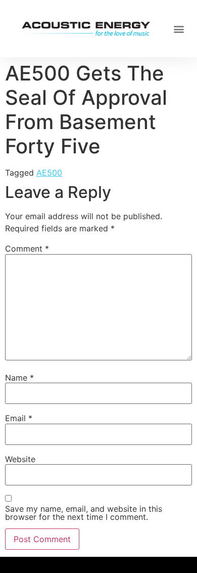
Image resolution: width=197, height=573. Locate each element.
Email (18, 418)
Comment (27, 248)
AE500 (49, 173)
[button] (179, 28)
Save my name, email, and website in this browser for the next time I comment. (83, 513)
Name (19, 378)
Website (20, 459)
